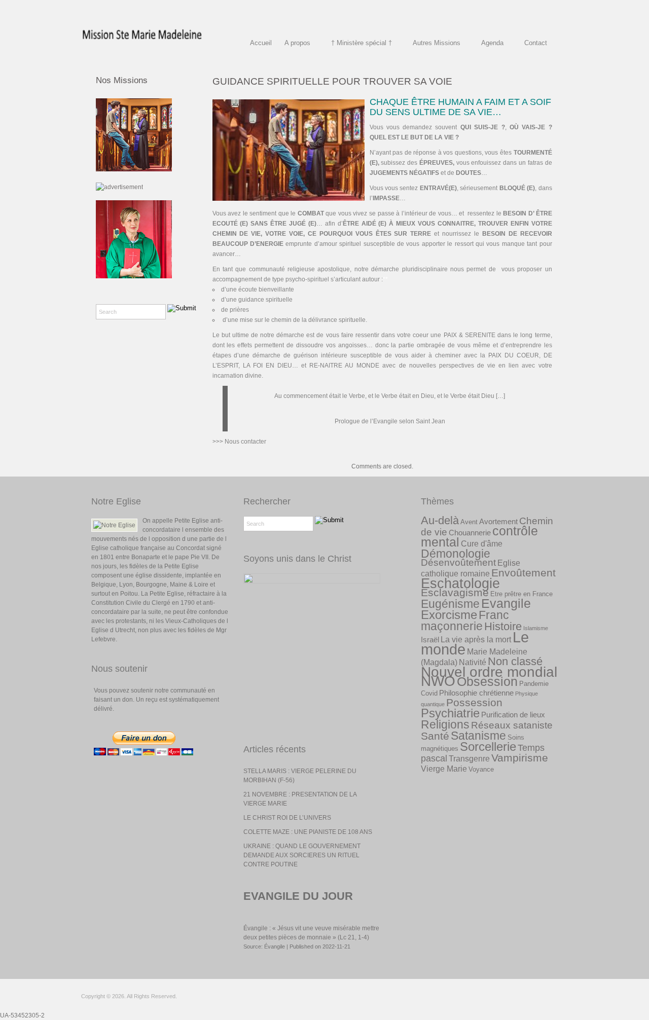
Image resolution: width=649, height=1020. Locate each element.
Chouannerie (470, 532)
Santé (435, 736)
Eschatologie (460, 583)
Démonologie (455, 553)
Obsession (487, 681)
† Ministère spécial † (361, 43)
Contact (535, 43)
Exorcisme (449, 615)
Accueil (261, 43)
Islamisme (535, 628)
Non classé (515, 661)
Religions (445, 724)
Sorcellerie (488, 746)
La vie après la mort (476, 639)
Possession (474, 703)
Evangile (506, 603)
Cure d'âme (481, 543)
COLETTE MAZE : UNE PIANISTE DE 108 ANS (307, 831)
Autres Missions (436, 43)
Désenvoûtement (458, 562)
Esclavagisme (455, 593)
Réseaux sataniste (512, 725)
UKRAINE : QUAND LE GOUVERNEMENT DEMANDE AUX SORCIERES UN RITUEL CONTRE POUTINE (301, 855)
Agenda (492, 43)
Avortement (498, 521)
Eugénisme (450, 603)
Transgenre (469, 758)
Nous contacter (245, 441)
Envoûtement (523, 572)
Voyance (481, 769)
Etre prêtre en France (521, 594)
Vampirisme (519, 757)
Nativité (472, 662)
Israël (430, 639)
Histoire (503, 626)
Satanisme (478, 735)
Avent (469, 522)
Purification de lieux (513, 714)
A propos (297, 43)
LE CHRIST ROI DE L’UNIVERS (287, 817)
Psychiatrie (450, 713)
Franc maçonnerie (465, 620)
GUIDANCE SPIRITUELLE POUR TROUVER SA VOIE (332, 81)
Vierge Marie (444, 768)
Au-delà (440, 520)
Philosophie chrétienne (476, 692)
